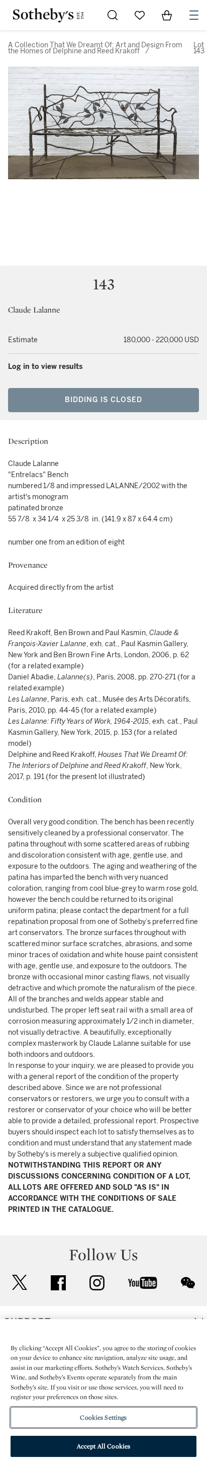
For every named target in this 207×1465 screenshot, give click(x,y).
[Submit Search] (113, 15)
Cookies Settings (103, 1417)
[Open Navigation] (194, 15)
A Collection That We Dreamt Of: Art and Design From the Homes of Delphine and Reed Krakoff (95, 48)
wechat (188, 1283)
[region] (103, 1392)
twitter (19, 1282)
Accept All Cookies (103, 1446)
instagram (97, 1282)
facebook (58, 1282)
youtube (142, 1283)
